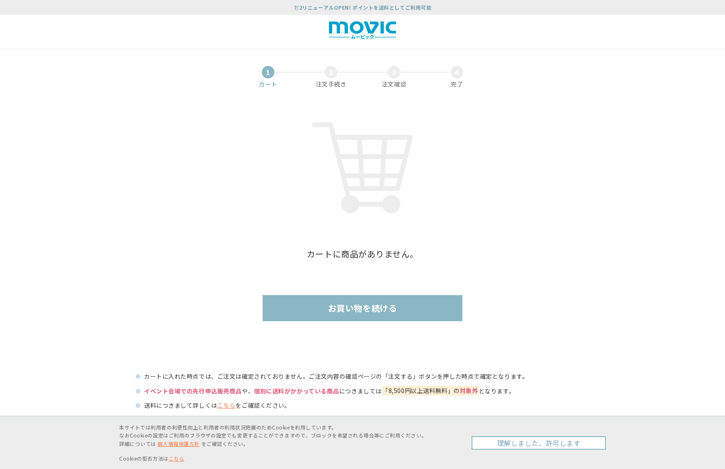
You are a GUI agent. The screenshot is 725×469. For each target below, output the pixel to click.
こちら (226, 405)
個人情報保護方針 (178, 443)
